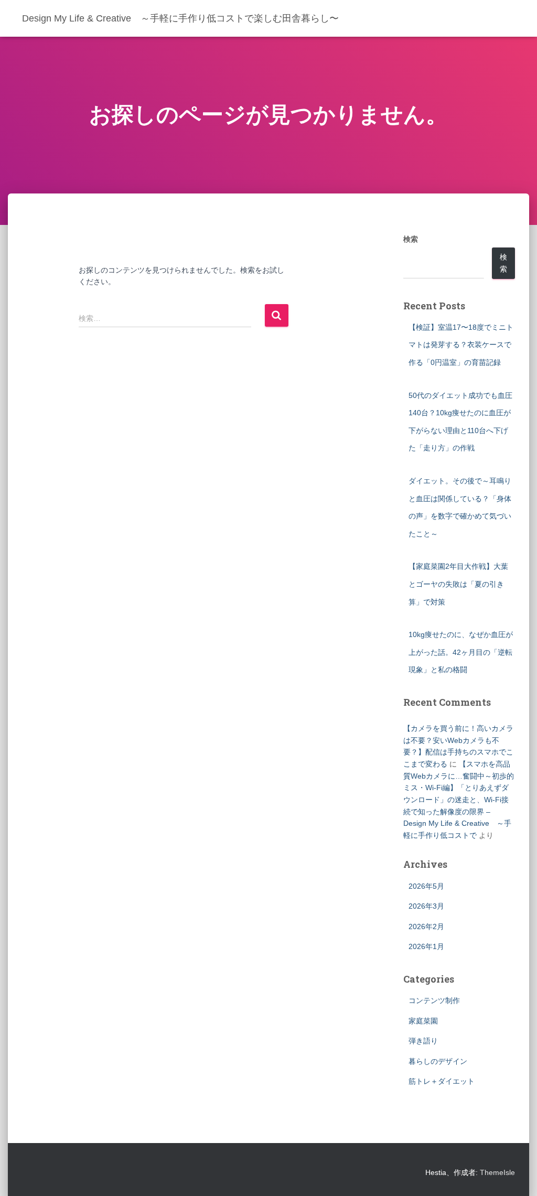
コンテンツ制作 (434, 1000)
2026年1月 (426, 946)
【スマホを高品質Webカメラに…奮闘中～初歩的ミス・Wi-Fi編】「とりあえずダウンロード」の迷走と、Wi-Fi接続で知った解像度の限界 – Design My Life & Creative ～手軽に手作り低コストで (458, 799)
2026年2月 (426, 926)
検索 (410, 239)
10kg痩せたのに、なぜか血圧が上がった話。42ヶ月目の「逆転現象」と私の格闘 (461, 652)
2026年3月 (426, 906)
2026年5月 (426, 886)
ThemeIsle (497, 1172)
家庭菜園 (423, 1021)
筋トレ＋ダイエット (442, 1081)
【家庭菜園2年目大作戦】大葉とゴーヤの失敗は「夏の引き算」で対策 (458, 584)
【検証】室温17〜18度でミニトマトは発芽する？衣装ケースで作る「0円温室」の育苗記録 (461, 345)
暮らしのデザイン (438, 1061)
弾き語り (423, 1041)
